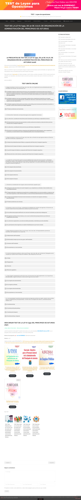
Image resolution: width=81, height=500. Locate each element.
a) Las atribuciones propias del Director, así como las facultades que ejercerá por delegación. (27, 212)
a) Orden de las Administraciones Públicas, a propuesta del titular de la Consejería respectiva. (27, 142)
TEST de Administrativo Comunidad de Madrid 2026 (66, 53)
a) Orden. (8, 258)
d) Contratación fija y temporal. (13, 316)
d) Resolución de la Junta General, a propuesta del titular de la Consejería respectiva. (25, 154)
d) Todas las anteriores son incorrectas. (15, 109)
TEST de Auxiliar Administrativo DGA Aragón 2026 (67, 57)
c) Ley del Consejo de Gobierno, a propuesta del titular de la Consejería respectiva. (24, 150)
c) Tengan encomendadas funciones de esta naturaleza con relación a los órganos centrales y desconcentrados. (27, 197)
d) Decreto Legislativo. (11, 269)
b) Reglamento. (10, 262)
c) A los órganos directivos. (12, 174)
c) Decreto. (9, 265)
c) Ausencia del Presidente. (12, 243)
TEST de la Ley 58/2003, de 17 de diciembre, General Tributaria (65, 71)
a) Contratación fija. (11, 304)
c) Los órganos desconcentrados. (14, 288)
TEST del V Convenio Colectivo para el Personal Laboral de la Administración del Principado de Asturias (28, 342)
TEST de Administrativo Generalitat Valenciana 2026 (65, 42)
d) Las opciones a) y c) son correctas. (14, 247)
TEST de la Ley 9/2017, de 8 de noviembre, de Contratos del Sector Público (67, 60)
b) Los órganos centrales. (12, 284)
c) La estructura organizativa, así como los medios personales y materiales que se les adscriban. (27, 220)
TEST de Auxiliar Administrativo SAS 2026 (66, 39)
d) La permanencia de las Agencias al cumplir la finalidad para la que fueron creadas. (25, 224)
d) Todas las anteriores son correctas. (15, 201)
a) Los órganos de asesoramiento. (14, 280)
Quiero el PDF (12, 375)
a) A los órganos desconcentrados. (14, 166)
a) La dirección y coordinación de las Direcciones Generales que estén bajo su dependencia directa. (28, 118)
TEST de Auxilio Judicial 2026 (64, 37)
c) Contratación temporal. (12, 312)
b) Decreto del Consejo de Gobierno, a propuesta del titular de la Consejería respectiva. (25, 146)
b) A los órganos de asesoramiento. (14, 170)
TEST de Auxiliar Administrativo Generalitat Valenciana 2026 (67, 46)
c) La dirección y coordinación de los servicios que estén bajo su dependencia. (23, 127)
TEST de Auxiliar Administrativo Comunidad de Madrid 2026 (67, 49)
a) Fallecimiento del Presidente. (13, 235)
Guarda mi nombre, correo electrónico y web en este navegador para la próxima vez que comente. (26, 487)
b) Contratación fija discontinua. (13, 308)
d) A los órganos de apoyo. (12, 178)
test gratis (15, 74)
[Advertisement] (29, 43)
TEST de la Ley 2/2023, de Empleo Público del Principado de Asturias (38, 341)
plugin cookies (77, 498)
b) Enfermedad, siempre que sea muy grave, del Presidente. (19, 239)
